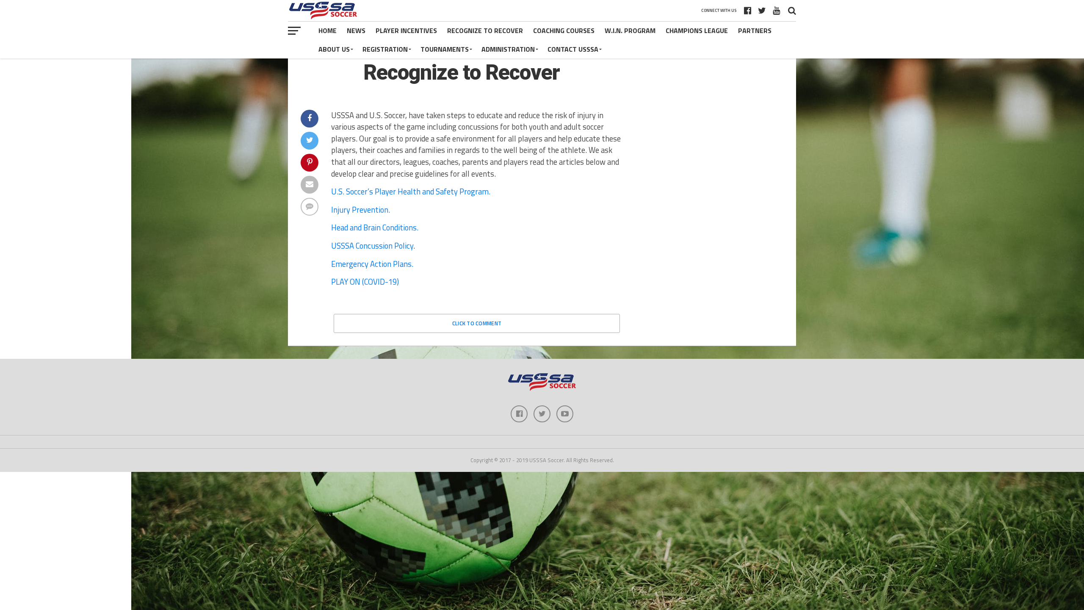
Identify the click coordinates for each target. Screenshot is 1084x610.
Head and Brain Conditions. (374, 227)
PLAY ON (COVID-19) (365, 282)
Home (327, 30)
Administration (508, 49)
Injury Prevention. (360, 210)
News (356, 30)
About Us (334, 49)
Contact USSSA (573, 49)
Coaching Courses (564, 30)
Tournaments (444, 49)
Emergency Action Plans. (372, 264)
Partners (755, 30)
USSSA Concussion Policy (372, 246)
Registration (385, 49)
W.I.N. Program (630, 30)
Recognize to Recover (485, 30)
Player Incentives (406, 30)
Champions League (697, 30)
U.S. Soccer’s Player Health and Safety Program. (410, 191)
